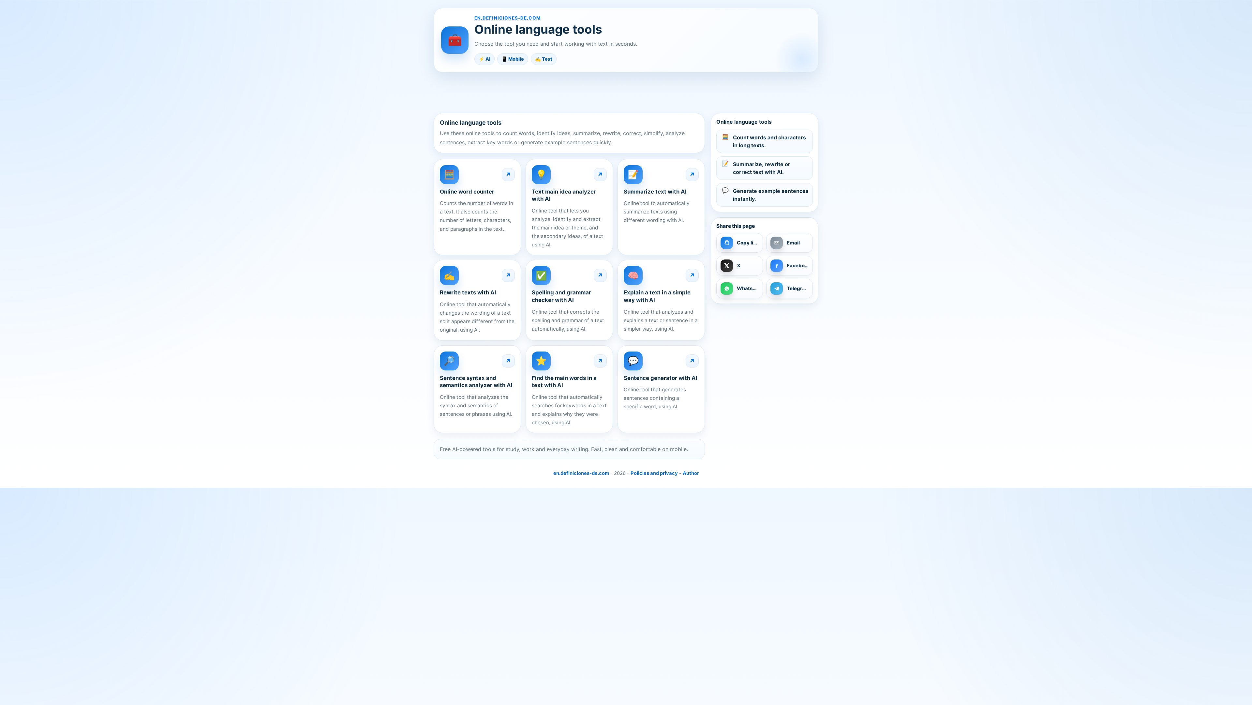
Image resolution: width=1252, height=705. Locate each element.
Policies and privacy (654, 473)
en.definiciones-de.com (507, 18)
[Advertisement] (626, 92)
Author (691, 473)
